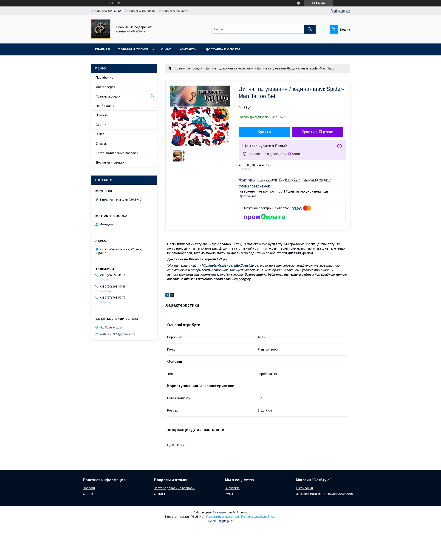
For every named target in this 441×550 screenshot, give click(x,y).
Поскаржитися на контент (222, 516)
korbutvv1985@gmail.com (117, 334)
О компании (304, 488)
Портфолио (104, 77)
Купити (264, 132)
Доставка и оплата (223, 49)
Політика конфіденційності (258, 516)
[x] (172, 296)
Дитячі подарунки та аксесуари (230, 68)
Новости (102, 115)
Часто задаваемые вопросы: (174, 488)
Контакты (188, 49)
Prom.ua (242, 512)
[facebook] (167, 296)
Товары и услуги (133, 49)
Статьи (101, 125)
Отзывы (101, 143)
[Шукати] (310, 29)
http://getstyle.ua (246, 265)
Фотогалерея (106, 87)
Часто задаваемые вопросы (117, 153)
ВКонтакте (232, 488)
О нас (166, 49)
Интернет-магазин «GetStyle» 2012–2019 (324, 493)
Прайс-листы (105, 106)
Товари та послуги (188, 68)
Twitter (229, 493)
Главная (102, 49)
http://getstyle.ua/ (110, 327)
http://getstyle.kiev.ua (217, 265)
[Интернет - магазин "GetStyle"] (100, 37)
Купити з (309, 132)
